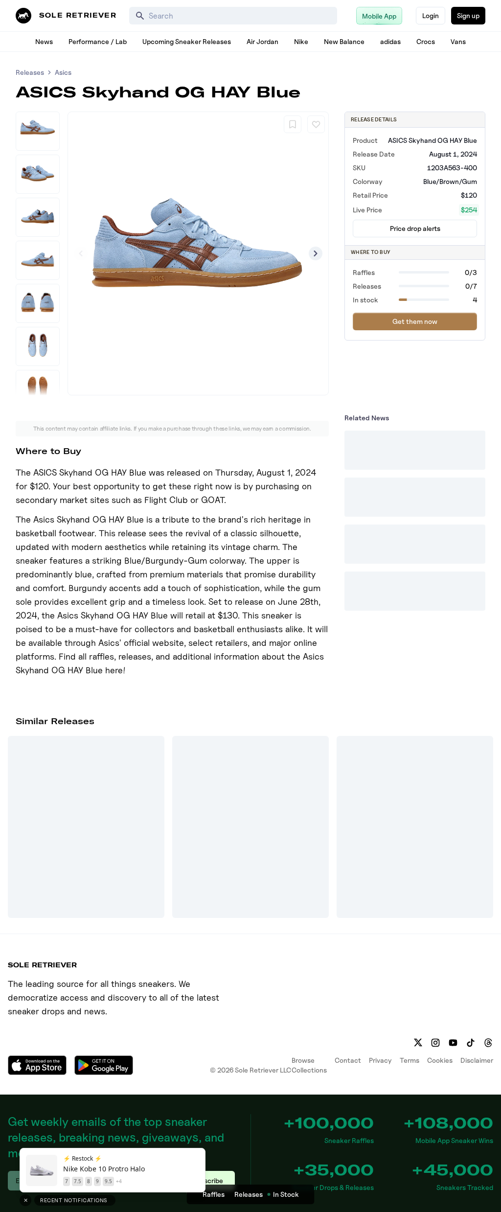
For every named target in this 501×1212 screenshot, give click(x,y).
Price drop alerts (415, 228)
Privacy (380, 1060)
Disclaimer (476, 1060)
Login (430, 15)
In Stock (286, 1194)
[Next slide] (315, 253)
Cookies (440, 1060)
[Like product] (316, 124)
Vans (458, 41)
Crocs (425, 41)
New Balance (344, 41)
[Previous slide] (81, 253)
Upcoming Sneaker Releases (186, 41)
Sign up (468, 15)
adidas (390, 41)
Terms (409, 1060)
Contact (348, 1060)
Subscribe (207, 1180)
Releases (30, 72)
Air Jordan (262, 41)
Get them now (414, 321)
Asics (63, 72)
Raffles (214, 1194)
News (44, 41)
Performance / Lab (97, 41)
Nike (301, 41)
